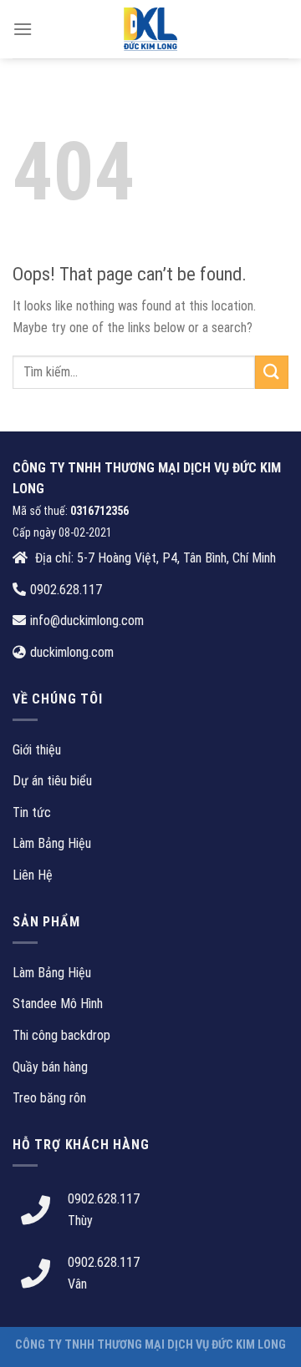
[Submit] (271, 372)
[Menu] (23, 28)
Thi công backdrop (61, 1035)
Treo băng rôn (49, 1098)
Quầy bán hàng (50, 1067)
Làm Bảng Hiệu (52, 843)
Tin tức (32, 812)
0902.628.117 (66, 590)
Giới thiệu (37, 750)
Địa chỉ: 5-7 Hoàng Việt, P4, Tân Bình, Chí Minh (154, 558)
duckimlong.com (72, 652)
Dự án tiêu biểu (52, 781)
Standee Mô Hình (58, 1003)
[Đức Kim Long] (151, 29)
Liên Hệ (33, 875)
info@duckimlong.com (87, 620)
